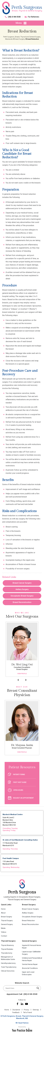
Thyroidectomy (6, 953)
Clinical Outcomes (7, 971)
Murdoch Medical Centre (13, 814)
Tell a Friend (27, 1012)
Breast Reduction (28, 921)
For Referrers (33, 17)
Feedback (15, 1012)
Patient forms (19, 774)
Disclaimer (16, 1010)
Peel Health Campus (11, 858)
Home (3, 909)
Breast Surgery (19, 39)
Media (3, 928)
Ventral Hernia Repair (30, 964)
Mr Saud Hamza (22, 1023)
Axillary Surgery (22, 589)
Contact (4, 936)
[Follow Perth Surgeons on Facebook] (17, 1004)
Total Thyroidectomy (8, 967)
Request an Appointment (23, 798)
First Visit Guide (19, 782)
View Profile (17, 673)
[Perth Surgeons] (22, 8)
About (3, 913)
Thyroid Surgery (7, 921)
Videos (3, 932)
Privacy (26, 1010)
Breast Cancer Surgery (22, 583)
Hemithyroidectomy (8, 963)
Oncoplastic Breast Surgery (22, 596)
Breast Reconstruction (22, 602)
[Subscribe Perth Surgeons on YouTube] (26, 1004)
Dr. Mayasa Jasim (22, 746)
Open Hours (18, 790)
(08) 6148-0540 (14, 17)
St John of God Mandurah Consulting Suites (20, 840)
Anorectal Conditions (30, 968)
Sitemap (36, 1010)
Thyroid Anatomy (7, 945)
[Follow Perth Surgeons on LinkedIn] (22, 1004)
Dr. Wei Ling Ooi (17, 666)
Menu (19, 23)
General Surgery (7, 924)
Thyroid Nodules (7, 949)
